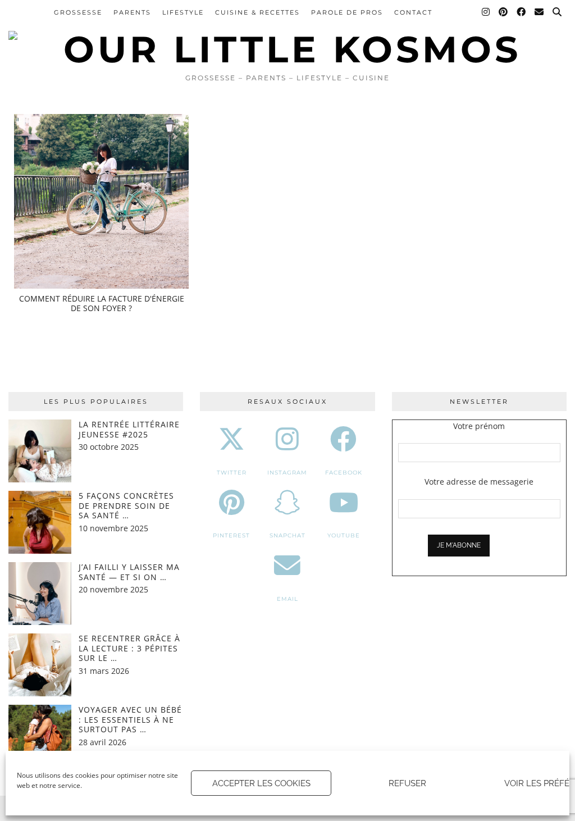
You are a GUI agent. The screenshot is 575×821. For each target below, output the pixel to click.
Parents (132, 12)
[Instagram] (486, 12)
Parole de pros (347, 12)
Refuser (407, 783)
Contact (413, 12)
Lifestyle (183, 12)
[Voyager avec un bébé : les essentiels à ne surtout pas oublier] (39, 736)
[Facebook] (522, 12)
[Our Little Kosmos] (287, 33)
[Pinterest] (504, 12)
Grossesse (78, 12)
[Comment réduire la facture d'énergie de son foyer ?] (101, 201)
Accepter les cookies (261, 783)
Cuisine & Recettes (257, 12)
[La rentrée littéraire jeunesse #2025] (39, 450)
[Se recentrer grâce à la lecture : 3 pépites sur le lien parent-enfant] (39, 664)
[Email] (540, 12)
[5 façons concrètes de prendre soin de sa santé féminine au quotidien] (39, 522)
